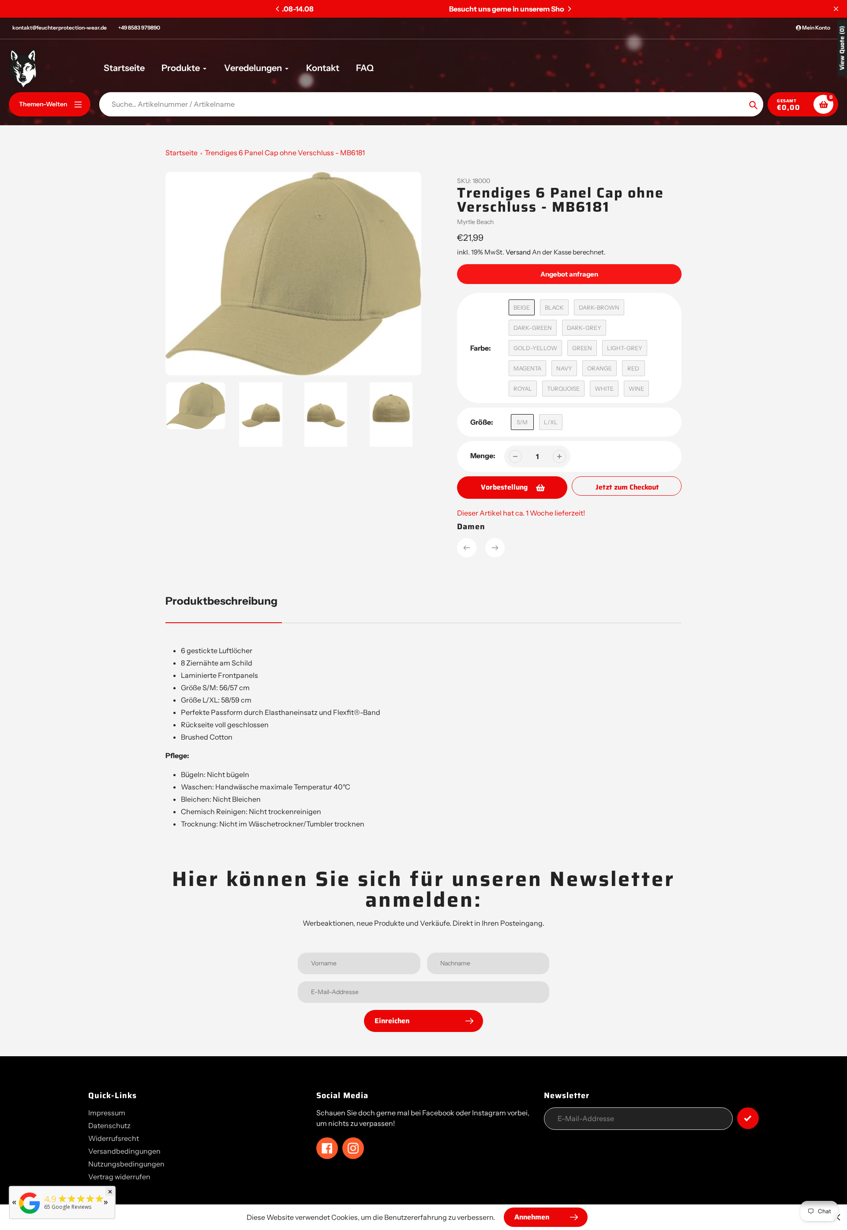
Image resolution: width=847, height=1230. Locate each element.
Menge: (482, 455)
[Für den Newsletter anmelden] (748, 1118)
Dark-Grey (584, 327)
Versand (519, 252)
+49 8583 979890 (139, 27)
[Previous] (278, 8)
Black (554, 307)
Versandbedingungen (124, 1151)
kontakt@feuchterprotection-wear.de (59, 27)
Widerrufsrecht (113, 1138)
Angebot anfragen (569, 274)
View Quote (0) (842, 48)
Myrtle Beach (475, 222)
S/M (522, 422)
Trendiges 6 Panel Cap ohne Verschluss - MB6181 (285, 152)
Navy (564, 368)
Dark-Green (532, 327)
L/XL (551, 422)
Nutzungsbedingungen (126, 1163)
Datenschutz (109, 1125)
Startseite (181, 152)
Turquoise (563, 388)
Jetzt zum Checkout (627, 487)
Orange (599, 368)
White (604, 388)
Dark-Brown (599, 307)
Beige (521, 307)
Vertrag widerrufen (119, 1176)
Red (633, 368)
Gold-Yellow (535, 347)
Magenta (527, 368)
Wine (636, 388)
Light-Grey (624, 347)
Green (582, 347)
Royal (522, 388)
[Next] (569, 8)
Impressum (106, 1112)
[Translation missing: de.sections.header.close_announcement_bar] (836, 8)
